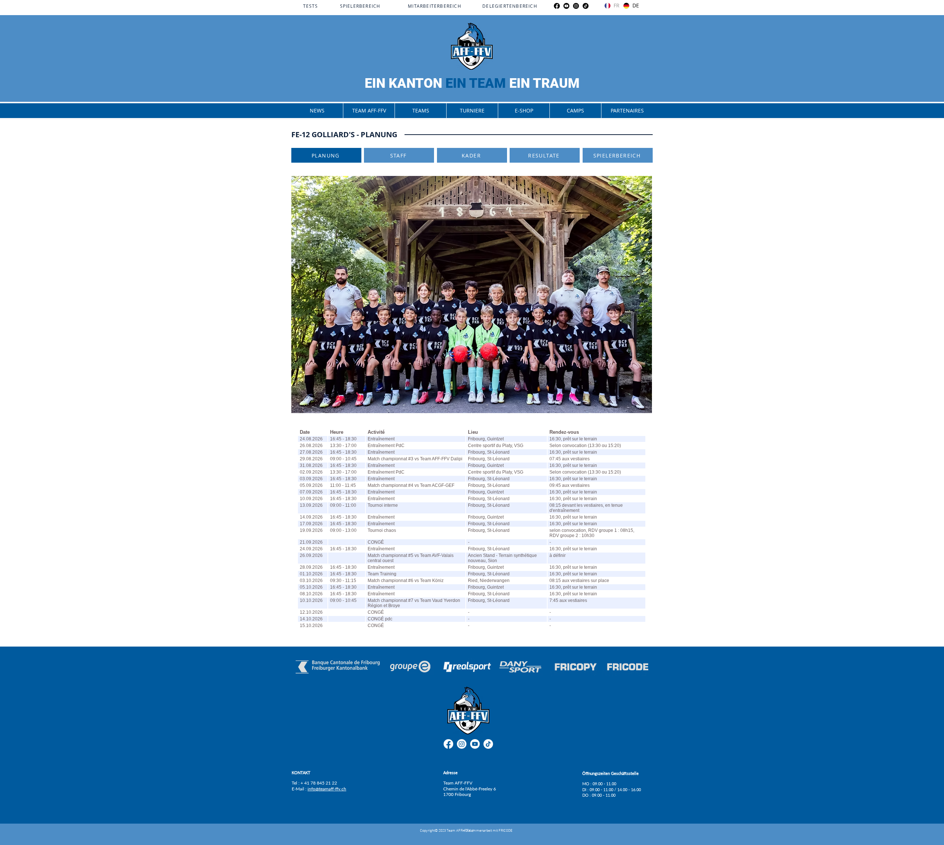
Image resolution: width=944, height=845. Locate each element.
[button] (369, 110)
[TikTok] (586, 6)
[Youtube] (566, 6)
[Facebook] (557, 6)
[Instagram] (576, 6)
